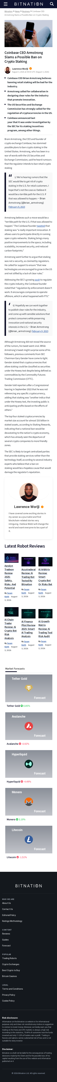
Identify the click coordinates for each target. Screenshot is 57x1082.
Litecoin (11, 857)
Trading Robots (9, 958)
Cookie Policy (8, 1001)
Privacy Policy (8, 995)
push (37, 280)
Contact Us (7, 909)
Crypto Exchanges (10, 964)
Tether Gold (13, 706)
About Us (6, 903)
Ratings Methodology (12, 921)
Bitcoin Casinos (9, 976)
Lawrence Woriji (26, 507)
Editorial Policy (9, 915)
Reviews (6, 934)
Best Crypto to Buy (11, 970)
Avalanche (12, 744)
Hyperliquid (13, 782)
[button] (52, 4)
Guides (5, 940)
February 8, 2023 (16, 207)
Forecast (6, 945)
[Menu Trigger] (5, 4)
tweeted (41, 226)
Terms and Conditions (12, 989)
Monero (11, 819)
